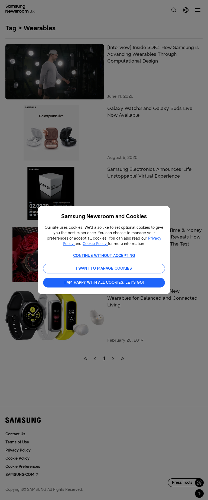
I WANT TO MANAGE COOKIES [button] (104, 268)
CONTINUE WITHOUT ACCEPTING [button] (104, 255)
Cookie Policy (95, 243)
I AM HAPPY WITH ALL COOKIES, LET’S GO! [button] (104, 282)
